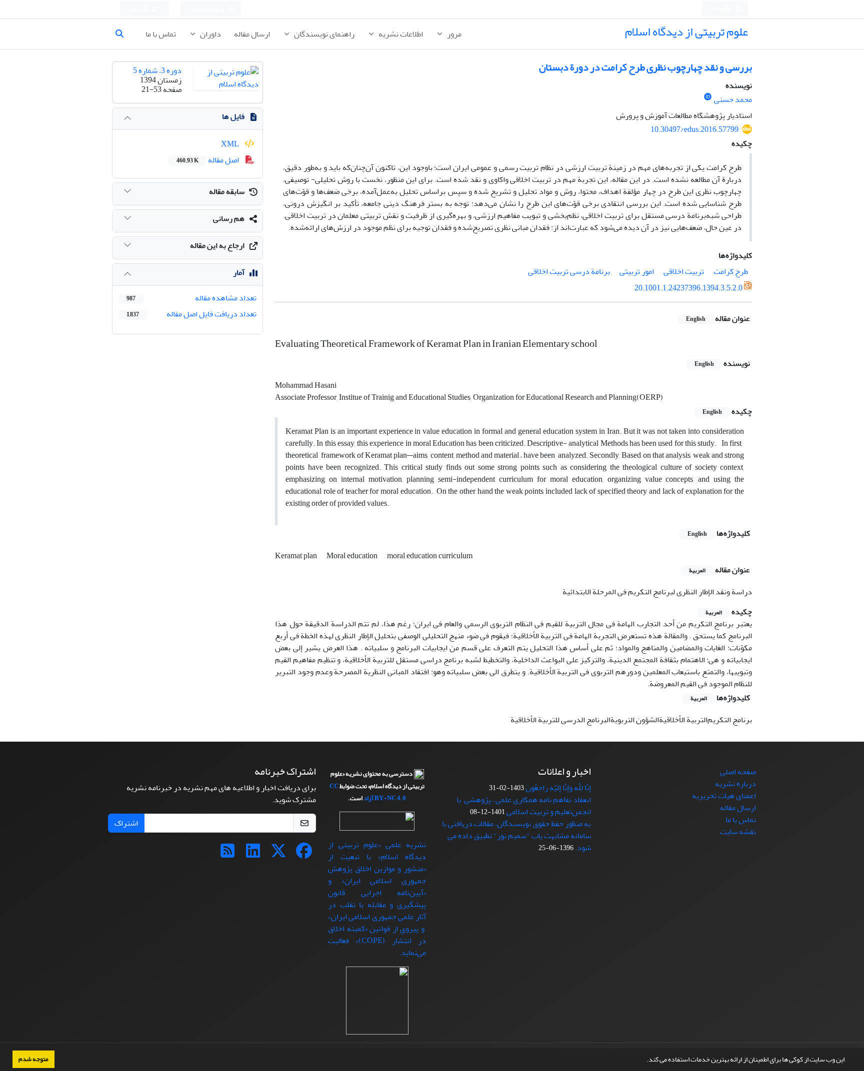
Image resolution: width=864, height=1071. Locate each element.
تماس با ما (161, 33)
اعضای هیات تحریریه (724, 795)
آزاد (369, 798)
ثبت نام (139, 9)
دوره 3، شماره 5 (157, 70)
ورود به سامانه (207, 9)
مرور (454, 33)
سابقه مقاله (226, 191)
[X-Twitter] (278, 854)
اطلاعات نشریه (400, 33)
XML (230, 143)
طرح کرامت (731, 271)
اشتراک (126, 823)
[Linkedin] (253, 854)
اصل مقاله (208, 159)
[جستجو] (123, 33)
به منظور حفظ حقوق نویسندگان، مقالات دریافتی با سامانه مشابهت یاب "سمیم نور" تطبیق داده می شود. (516, 835)
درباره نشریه (735, 783)
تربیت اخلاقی (684, 271)
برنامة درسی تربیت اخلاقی (569, 271)
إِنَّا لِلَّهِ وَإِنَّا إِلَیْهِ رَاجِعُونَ (558, 787)
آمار (238, 272)
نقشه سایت (738, 831)
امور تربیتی (637, 271)
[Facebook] (304, 854)
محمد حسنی (733, 99)
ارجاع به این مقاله (217, 245)
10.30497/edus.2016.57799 (694, 129)
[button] (644, 1060)
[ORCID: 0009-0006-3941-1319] (707, 97)
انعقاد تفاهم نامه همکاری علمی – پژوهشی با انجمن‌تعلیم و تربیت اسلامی (523, 805)
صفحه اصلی (738, 771)
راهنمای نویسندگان (323, 33)
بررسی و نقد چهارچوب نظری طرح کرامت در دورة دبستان (645, 67)
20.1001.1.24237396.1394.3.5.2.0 (688, 287)
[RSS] (228, 854)
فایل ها (233, 116)
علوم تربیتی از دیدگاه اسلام (686, 31)
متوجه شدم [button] (33, 1059)
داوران (209, 33)
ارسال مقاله (252, 33)
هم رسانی (228, 218)
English (722, 9)
